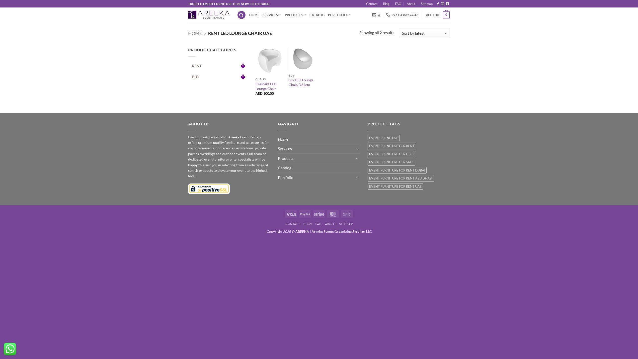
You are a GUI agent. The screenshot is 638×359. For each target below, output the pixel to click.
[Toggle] (357, 149)
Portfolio (337, 15)
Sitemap (427, 4)
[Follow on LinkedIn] (447, 4)
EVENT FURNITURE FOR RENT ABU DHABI (401, 178)
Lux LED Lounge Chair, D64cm (301, 82)
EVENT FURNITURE (383, 138)
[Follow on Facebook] (437, 4)
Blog (386, 4)
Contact (372, 4)
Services (270, 15)
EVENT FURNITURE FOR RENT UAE (395, 186)
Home (254, 15)
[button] (241, 15)
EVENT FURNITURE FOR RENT (391, 146)
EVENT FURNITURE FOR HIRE (391, 154)
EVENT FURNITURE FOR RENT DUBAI (397, 170)
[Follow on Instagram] (442, 4)
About (411, 4)
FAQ (398, 4)
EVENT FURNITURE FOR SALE (391, 162)
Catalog (317, 15)
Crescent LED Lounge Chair (266, 86)
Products (294, 15)
